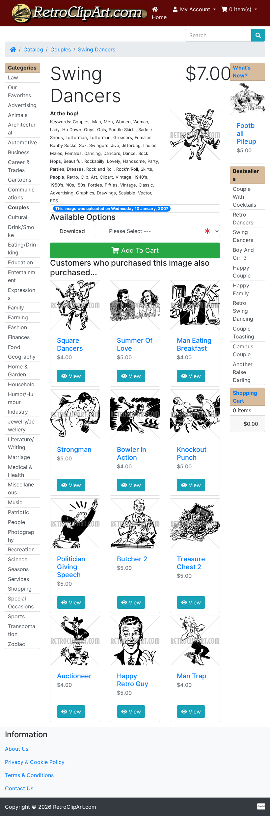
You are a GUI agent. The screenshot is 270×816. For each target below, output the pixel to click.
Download (72, 231)
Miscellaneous (21, 488)
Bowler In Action (131, 453)
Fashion (17, 327)
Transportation (21, 630)
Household (21, 384)
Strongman (74, 449)
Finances (19, 337)
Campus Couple (243, 350)
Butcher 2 (132, 559)
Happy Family (241, 289)
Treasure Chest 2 (191, 563)
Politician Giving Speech (71, 567)
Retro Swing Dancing (243, 311)
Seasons (18, 569)
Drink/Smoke (21, 231)
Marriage (19, 457)
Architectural (22, 128)
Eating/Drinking (22, 248)
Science (17, 559)
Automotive (22, 142)
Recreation (21, 549)
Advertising (22, 105)
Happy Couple (242, 271)
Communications (21, 193)
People (16, 522)
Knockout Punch (191, 453)
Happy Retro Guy (132, 680)
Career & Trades (19, 166)
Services (18, 579)
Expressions (21, 294)
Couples (60, 49)
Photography (21, 536)
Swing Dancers (96, 49)
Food (14, 347)
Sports (16, 616)
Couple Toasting (243, 332)
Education (20, 262)
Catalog (33, 49)
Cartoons (19, 179)
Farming (18, 317)
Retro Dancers (243, 218)
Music (15, 502)
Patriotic (18, 512)
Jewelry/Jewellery (21, 425)
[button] (193, 9)
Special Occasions (21, 602)
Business (18, 152)
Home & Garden (18, 370)
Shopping (20, 588)
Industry (18, 411)
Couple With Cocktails (244, 197)
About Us (16, 748)
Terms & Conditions (29, 775)
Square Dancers (70, 344)
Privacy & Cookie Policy (35, 762)
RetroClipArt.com (74, 806)
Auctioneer (74, 676)
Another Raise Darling (243, 372)
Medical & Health (20, 471)
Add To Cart (139, 250)
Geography (22, 356)
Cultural (17, 217)
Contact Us (19, 788)
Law (13, 77)
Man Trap (191, 676)
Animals (17, 115)
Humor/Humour (20, 398)
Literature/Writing (21, 443)
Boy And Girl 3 (243, 254)
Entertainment (21, 276)
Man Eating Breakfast (194, 344)
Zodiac (16, 644)
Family (16, 307)
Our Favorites (19, 91)
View (74, 376)
